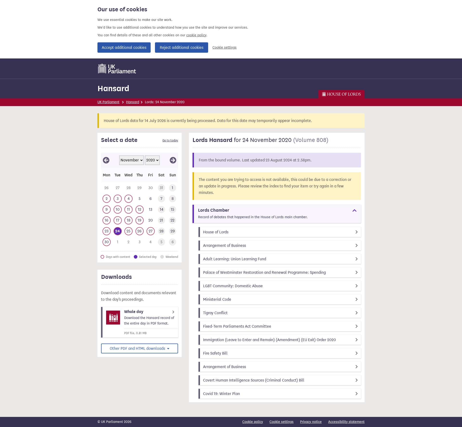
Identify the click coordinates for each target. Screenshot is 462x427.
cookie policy (196, 35)
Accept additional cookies (124, 47)
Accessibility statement (346, 422)
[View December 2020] (173, 160)
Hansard (113, 88)
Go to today (170, 140)
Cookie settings (224, 47)
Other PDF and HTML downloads (138, 348)
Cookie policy (252, 422)
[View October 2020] (106, 160)
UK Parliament (108, 102)
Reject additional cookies (181, 47)
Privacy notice (311, 422)
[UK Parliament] (117, 68)
